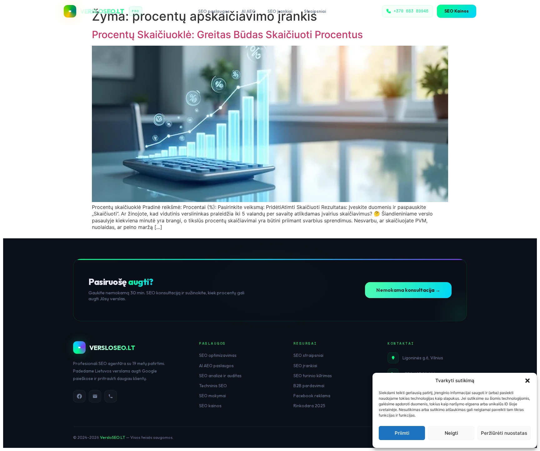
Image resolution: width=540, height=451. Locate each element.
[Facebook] (79, 396)
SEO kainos (210, 405)
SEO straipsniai (308, 355)
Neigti (451, 433)
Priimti (402, 433)
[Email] (95, 396)
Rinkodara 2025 (309, 405)
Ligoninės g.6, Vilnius (422, 358)
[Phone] (110, 396)
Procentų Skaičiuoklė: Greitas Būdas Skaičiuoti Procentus (227, 34)
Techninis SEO (213, 385)
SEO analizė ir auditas (220, 375)
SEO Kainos (456, 11)
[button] (527, 381)
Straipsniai (315, 11)
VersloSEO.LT (112, 437)
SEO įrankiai (280, 11)
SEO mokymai (212, 395)
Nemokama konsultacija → (408, 290)
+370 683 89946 (410, 11)
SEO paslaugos (214, 11)
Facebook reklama (311, 395)
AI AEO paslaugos (216, 365)
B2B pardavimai (308, 385)
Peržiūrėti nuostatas (504, 433)
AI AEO (249, 11)
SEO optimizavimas (218, 355)
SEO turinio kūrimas (312, 375)
